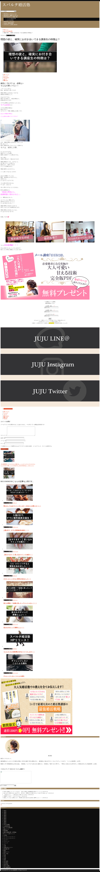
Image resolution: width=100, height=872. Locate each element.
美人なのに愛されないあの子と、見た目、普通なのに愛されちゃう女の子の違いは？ (29, 793)
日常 (5, 856)
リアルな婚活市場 (11, 18)
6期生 (5, 820)
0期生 (5, 810)
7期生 (5, 821)
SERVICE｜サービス (9, 21)
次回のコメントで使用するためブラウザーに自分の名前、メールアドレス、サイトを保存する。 (27, 446)
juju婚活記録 (7, 826)
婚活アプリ (6, 852)
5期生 (5, 818)
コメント (4, 435)
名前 (2, 438)
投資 (5, 855)
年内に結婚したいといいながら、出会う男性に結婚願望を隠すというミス (26, 791)
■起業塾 (6, 830)
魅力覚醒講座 (7, 867)
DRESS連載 (7, 824)
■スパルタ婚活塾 (8, 408)
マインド (6, 843)
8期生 (5, 823)
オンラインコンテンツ (9, 836)
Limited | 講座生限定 (9, 23)
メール (3, 440)
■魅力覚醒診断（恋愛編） (10, 832)
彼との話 (6, 853)
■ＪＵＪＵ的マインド (9, 833)
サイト (2, 443)
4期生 (5, 817)
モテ (5, 844)
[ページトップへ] (1, 804)
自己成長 (6, 861)
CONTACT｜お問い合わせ (10, 24)
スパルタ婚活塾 (13, 870)
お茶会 (5, 835)
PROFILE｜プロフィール (10, 13)
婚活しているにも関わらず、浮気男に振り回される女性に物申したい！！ (26, 797)
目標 (5, 858)
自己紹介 (6, 862)
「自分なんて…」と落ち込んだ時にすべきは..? (19, 794)
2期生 (5, 814)
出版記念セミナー (8, 847)
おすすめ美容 (9, 20)
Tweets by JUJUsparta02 (6, 803)
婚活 (5, 850)
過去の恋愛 (6, 865)
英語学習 (6, 864)
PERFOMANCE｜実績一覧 (10, 17)
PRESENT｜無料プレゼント (11, 15)
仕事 (5, 846)
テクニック (6, 841)
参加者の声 (6, 849)
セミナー (6, 839)
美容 (5, 859)
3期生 (5, 815)
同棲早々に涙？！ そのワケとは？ (15, 796)
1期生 (5, 812)
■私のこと (6, 829)
